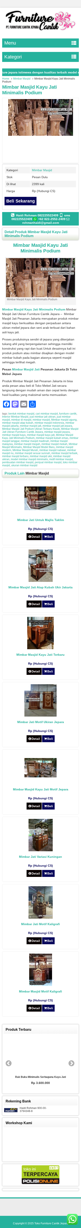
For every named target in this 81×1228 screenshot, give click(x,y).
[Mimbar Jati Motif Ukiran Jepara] (40, 715)
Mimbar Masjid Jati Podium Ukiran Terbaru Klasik (31, 428)
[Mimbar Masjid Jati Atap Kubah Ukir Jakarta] (41, 580)
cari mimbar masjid (47, 413)
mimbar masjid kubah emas (52, 438)
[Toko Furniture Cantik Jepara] (40, 31)
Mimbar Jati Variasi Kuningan (40, 856)
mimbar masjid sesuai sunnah (32, 453)
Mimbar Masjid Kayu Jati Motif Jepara (40, 789)
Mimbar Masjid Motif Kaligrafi (40, 991)
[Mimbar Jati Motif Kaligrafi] (41, 917)
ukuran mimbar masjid (24, 465)
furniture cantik (67, 413)
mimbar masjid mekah (54, 444)
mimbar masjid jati (30, 425)
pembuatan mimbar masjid (17, 462)
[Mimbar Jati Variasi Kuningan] (41, 850)
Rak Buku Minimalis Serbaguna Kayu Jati (40, 1077)
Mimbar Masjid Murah (25, 450)
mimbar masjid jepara (57, 431)
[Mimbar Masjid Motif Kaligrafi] (40, 985)
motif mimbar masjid (61, 459)
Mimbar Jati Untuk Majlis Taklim (40, 520)
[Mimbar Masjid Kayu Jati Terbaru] (40, 648)
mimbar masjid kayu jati (41, 434)
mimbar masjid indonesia (49, 422)
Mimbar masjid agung (64, 419)
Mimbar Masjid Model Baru (39, 447)
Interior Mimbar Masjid (15, 416)
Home (5, 78)
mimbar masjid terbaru (15, 456)
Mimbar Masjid (21, 78)
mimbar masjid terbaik (64, 453)
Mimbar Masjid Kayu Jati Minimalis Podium (29, 89)
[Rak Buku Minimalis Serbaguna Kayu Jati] (40, 1054)
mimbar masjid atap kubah (17, 422)
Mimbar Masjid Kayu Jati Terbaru (40, 654)
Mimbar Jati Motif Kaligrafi (40, 924)
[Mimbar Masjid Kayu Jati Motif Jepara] (40, 776)
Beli (50, 536)
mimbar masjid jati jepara (57, 425)
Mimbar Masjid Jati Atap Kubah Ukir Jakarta (40, 587)
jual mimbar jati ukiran (43, 416)
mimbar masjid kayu (14, 434)
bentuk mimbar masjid (21, 413)
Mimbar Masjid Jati (26, 369)
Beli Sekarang (20, 201)
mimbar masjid (41, 419)
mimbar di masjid (21, 419)
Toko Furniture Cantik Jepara (51, 1223)
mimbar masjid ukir (41, 456)
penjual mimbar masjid (48, 462)
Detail (36, 536)
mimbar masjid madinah (35, 441)
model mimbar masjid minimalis (29, 459)
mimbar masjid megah (27, 444)
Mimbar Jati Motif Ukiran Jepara (40, 722)
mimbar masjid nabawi (52, 450)
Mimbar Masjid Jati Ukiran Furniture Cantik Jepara (40, 430)
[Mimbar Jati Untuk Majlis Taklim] (40, 509)
